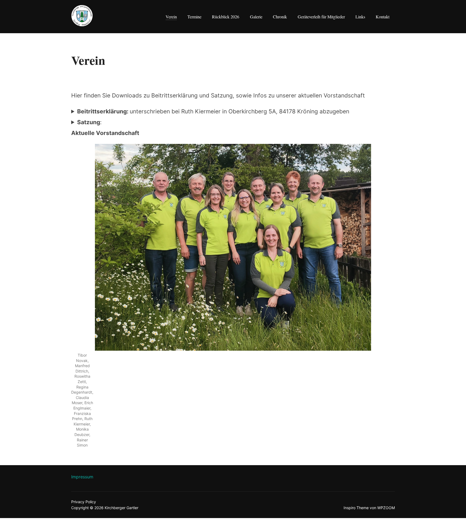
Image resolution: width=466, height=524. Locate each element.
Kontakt (382, 16)
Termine (194, 16)
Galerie (256, 16)
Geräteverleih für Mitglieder (321, 16)
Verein (171, 16)
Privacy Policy (83, 501)
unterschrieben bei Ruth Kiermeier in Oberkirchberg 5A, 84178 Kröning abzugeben (213, 111)
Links (360, 16)
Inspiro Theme (356, 507)
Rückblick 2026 (225, 16)
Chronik (280, 16)
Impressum (82, 476)
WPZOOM (386, 507)
